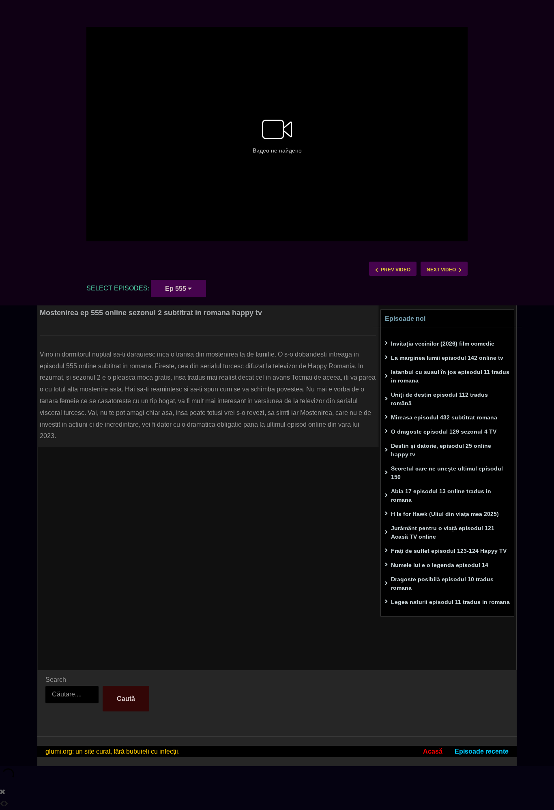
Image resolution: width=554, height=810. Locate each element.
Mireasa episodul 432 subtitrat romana (444, 417)
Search (55, 679)
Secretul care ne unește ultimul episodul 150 (447, 472)
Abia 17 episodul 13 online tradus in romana (441, 495)
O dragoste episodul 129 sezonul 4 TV (443, 431)
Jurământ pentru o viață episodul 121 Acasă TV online (442, 532)
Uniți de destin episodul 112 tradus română (439, 398)
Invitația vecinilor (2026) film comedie (442, 343)
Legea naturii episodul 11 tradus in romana (450, 602)
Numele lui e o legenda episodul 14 (439, 565)
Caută (126, 698)
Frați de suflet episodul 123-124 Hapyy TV (449, 551)
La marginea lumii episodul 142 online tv (447, 358)
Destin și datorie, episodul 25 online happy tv (441, 450)
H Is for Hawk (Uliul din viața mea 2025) (445, 514)
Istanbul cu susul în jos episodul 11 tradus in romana (450, 376)
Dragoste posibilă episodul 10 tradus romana (442, 583)
